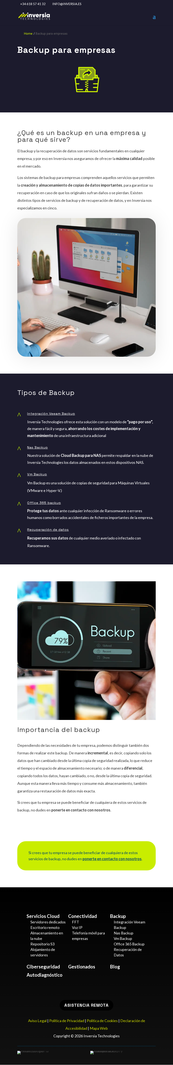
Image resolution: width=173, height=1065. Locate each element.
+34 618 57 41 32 (33, 4)
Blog (115, 966)
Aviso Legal (37, 1020)
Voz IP (77, 927)
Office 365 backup (44, 503)
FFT (75, 922)
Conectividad (82, 916)
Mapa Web (99, 1028)
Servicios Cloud (43, 916)
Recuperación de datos (48, 529)
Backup (118, 916)
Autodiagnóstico (44, 975)
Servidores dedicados (48, 922)
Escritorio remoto (44, 927)
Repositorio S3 (42, 944)
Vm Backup (37, 474)
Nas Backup (37, 447)
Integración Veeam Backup (51, 413)
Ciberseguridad (43, 966)
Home (28, 34)
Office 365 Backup (129, 944)
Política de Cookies (102, 1020)
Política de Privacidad (66, 1020)
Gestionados (81, 966)
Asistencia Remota (86, 1005)
